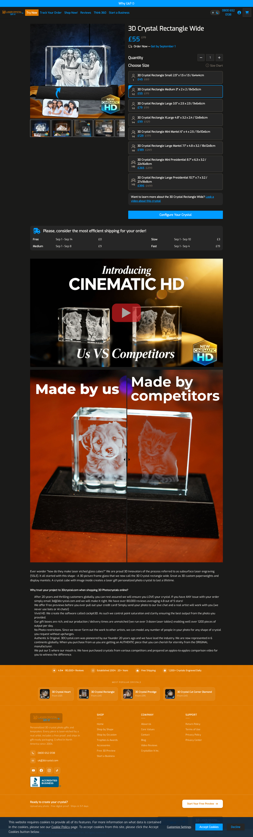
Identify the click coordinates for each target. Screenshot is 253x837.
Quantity (135, 57)
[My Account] (239, 12)
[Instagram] (49, 770)
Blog (143, 740)
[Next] (122, 128)
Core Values (148, 729)
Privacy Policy (193, 734)
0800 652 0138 (228, 12)
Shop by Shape (105, 729)
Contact (145, 734)
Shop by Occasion (107, 734)
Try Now (32, 12)
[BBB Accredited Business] (45, 781)
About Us (146, 724)
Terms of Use (193, 729)
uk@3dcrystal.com (48, 760)
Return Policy (193, 724)
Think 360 (100, 12)
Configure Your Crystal (176, 215)
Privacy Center (194, 740)
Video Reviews (149, 745)
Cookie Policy (60, 827)
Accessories (103, 745)
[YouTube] (33, 770)
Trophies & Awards (107, 740)
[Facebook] (41, 770)
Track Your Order (51, 12)
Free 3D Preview (106, 750)
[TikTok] (57, 770)
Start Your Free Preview (200, 803)
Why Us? (125, 3)
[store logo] (13, 12)
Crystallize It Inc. (150, 750)
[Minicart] (247, 12)
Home (100, 724)
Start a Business (119, 12)
